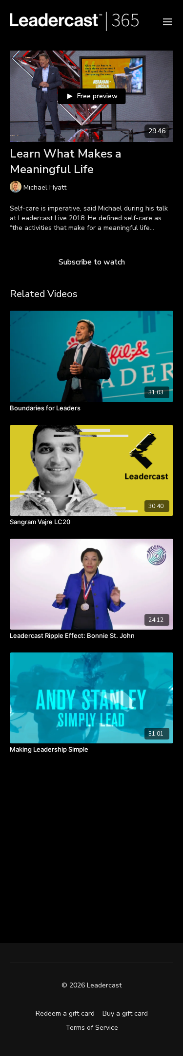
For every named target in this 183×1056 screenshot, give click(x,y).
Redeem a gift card (65, 1013)
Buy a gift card (125, 1013)
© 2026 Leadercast (91, 985)
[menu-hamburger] (167, 21)
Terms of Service (91, 1027)
